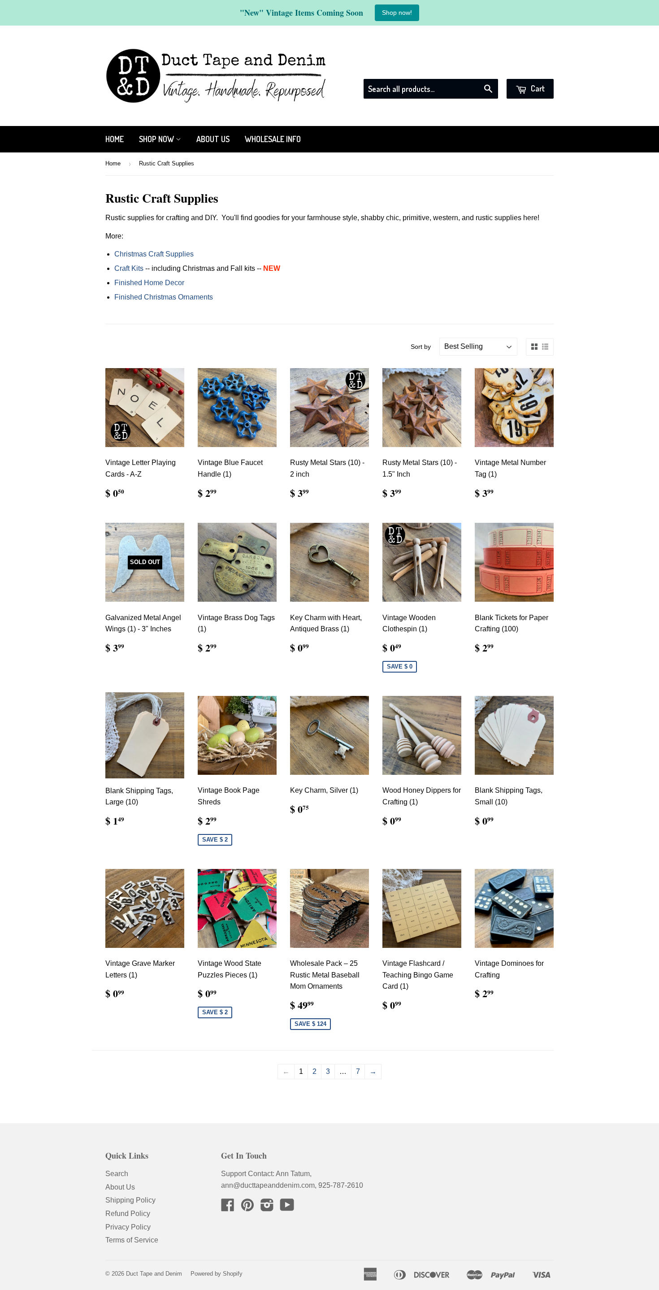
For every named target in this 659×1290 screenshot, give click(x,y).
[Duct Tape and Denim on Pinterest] (247, 1208)
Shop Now (157, 139)
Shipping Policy (130, 1200)
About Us (213, 139)
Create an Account (525, 67)
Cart (537, 88)
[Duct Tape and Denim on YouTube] (287, 1208)
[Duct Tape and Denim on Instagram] (267, 1208)
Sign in (472, 67)
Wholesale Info (273, 139)
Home (114, 139)
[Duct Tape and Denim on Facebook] (227, 1208)
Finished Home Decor (149, 283)
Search (116, 1173)
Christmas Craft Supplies (154, 254)
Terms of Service (131, 1240)
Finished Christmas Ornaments (163, 297)
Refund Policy (127, 1213)
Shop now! (397, 12)
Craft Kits (128, 268)
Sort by (421, 346)
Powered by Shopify (217, 1273)
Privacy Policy (128, 1227)
